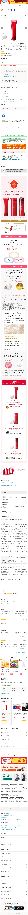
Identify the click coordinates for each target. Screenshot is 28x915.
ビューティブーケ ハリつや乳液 (9, 485)
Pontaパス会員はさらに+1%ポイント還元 (11, 76)
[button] (26, 53)
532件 (17, 685)
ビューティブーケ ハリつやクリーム (10, 482)
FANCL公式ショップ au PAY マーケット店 (9, 795)
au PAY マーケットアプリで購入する (14, 127)
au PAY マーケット (4, 784)
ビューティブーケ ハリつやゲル (9, 483)
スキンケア (21, 784)
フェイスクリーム (4, 785)
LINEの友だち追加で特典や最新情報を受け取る (14, 135)
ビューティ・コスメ (13, 784)
